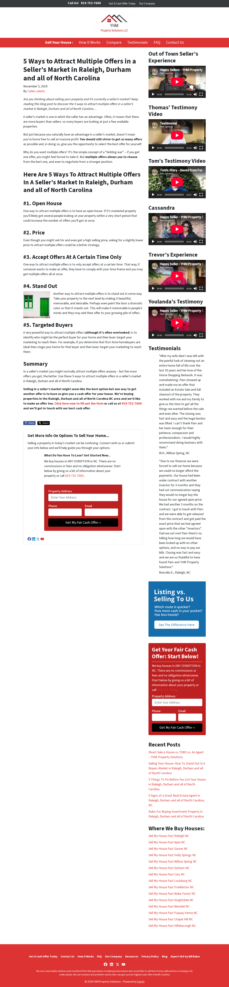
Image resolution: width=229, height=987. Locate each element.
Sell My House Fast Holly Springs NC (172, 855)
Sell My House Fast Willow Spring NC (172, 861)
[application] (177, 82)
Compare (113, 42)
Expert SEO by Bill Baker (185, 956)
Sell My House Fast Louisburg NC (170, 881)
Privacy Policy (150, 956)
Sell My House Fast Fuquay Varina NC (173, 913)
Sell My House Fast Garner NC (168, 849)
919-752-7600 (132, 403)
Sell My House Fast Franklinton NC (171, 887)
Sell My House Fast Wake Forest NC (172, 893)
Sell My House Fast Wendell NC (168, 906)
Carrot (141, 982)
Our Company (147, 4)
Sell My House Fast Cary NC (166, 874)
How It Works (90, 42)
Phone (53, 506)
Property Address (61, 491)
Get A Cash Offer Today (122, 4)
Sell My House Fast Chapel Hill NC (170, 919)
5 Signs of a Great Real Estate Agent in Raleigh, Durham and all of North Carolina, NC (176, 800)
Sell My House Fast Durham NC (168, 868)
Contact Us (175, 42)
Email (89, 506)
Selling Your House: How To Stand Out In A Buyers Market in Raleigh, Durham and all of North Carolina (176, 768)
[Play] (153, 94)
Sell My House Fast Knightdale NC (171, 900)
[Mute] (195, 94)
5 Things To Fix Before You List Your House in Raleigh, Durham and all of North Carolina (177, 784)
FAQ (157, 42)
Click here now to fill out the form (78, 403)
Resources (131, 956)
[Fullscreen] (201, 94)
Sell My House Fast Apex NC (166, 842)
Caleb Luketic (36, 91)
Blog (164, 956)
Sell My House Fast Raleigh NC (168, 836)
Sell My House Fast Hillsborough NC (172, 926)
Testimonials (137, 42)
